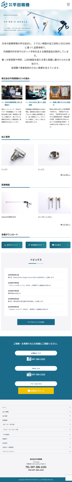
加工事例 (4, 416)
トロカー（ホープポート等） (11, 429)
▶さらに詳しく (65, 175)
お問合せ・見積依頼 (7, 447)
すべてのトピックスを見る (36, 322)
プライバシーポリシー (8, 451)
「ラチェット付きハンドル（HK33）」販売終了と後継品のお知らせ (29, 285)
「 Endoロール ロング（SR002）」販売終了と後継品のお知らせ (28, 309)
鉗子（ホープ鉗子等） (9, 424)
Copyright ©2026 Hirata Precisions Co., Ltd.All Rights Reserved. (36, 479)
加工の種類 (5, 412)
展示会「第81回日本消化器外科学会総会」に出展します (25, 301)
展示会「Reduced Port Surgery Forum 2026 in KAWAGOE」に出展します (31, 277)
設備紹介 (4, 439)
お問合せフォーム (37, 390)
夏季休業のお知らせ (14, 293)
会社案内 (4, 443)
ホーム (4, 407)
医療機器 (4, 420)
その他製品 (6, 434)
